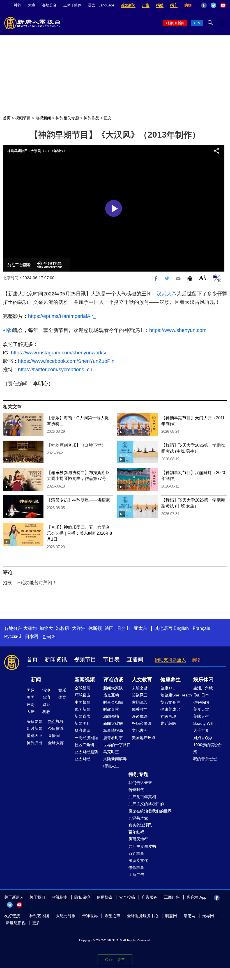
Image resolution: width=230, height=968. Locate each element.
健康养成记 (170, 709)
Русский (12, 636)
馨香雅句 (140, 709)
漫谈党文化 (138, 860)
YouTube (223, 5)
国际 (30, 690)
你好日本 (201, 695)
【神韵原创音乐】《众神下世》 (76, 445)
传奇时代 (136, 789)
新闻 (36, 679)
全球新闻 (82, 688)
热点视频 (56, 721)
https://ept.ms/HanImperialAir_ (62, 316)
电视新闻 (43, 118)
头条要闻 (34, 721)
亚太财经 (82, 759)
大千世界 (201, 730)
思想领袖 (111, 716)
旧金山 (123, 628)
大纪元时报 (65, 916)
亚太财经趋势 (86, 752)
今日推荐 (56, 728)
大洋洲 (79, 628)
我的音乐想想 (205, 759)
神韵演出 (34, 743)
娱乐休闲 (203, 679)
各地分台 (49, 5)
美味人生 (201, 716)
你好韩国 (201, 702)
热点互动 (111, 695)
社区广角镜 (84, 744)
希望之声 (112, 916)
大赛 (31, 5)
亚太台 (140, 628)
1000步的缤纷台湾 (207, 748)
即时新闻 (34, 728)
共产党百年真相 (142, 796)
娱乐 (62, 690)
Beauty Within (205, 723)
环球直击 (82, 695)
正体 (67, 5)
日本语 (31, 636)
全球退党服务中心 (142, 916)
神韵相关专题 (67, 118)
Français (201, 628)
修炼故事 (136, 867)
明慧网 (171, 916)
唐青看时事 (113, 737)
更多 (36, 923)
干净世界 (90, 916)
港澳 (46, 690)
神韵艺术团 (39, 916)
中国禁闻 (82, 702)
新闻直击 (82, 716)
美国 (30, 697)
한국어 (49, 636)
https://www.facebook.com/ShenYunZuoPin (66, 361)
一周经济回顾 (86, 737)
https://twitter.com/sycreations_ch (55, 369)
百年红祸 (136, 832)
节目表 (111, 659)
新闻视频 (85, 679)
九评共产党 (138, 818)
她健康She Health (176, 695)
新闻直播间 (176, 23)
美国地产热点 (143, 737)
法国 (109, 628)
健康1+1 (167, 688)
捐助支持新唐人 (170, 659)
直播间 (135, 659)
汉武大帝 (167, 294)
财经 (46, 704)
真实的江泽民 (140, 825)
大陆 (30, 711)
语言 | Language (101, 5)
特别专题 (138, 774)
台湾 (46, 697)
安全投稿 (127, 897)
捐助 (160, 5)
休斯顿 (95, 628)
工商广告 (136, 874)
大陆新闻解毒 (115, 759)
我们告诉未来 (140, 782)
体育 (62, 697)
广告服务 (149, 897)
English (181, 628)
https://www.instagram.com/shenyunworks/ (58, 353)
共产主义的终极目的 (146, 803)
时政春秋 (111, 709)
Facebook (204, 5)
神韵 (17, 5)
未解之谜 (140, 688)
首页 (7, 118)
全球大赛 (56, 743)
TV (198, 23)
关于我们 (37, 897)
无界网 (208, 916)
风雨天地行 (138, 839)
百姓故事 (136, 853)
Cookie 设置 (115, 960)
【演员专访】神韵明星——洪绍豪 (78, 500)
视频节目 (23, 118)
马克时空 (111, 752)
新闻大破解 (113, 723)
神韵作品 (91, 118)
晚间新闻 (82, 709)
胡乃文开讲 (170, 702)
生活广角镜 (203, 688)
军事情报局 (113, 730)
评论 (30, 704)
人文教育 (142, 679)
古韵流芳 (140, 702)
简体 (77, 5)
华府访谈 (82, 730)
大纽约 (30, 628)
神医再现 (168, 716)
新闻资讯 (56, 659)
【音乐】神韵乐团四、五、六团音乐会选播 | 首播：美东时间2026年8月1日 (79, 533)
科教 (46, 711)
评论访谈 (113, 679)
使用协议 (104, 897)
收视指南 (60, 897)
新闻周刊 (82, 723)
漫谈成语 (140, 716)
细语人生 (111, 766)
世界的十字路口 (117, 744)
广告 (146, 5)
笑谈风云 (140, 695)
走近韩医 (168, 723)
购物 (188, 5)
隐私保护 (82, 897)
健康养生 (170, 679)
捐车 (174, 5)
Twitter (213, 5)
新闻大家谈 (113, 688)
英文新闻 (128, 5)
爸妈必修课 (141, 723)
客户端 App (196, 897)
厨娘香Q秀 (202, 737)
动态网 (190, 916)
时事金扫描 (113, 702)
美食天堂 (201, 709)
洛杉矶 (62, 628)
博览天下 (34, 735)
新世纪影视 (16, 923)
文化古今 (140, 730)
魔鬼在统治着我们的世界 (150, 811)
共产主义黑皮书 (142, 846)
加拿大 (46, 628)
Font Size (203, 277)
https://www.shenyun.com (177, 330)
